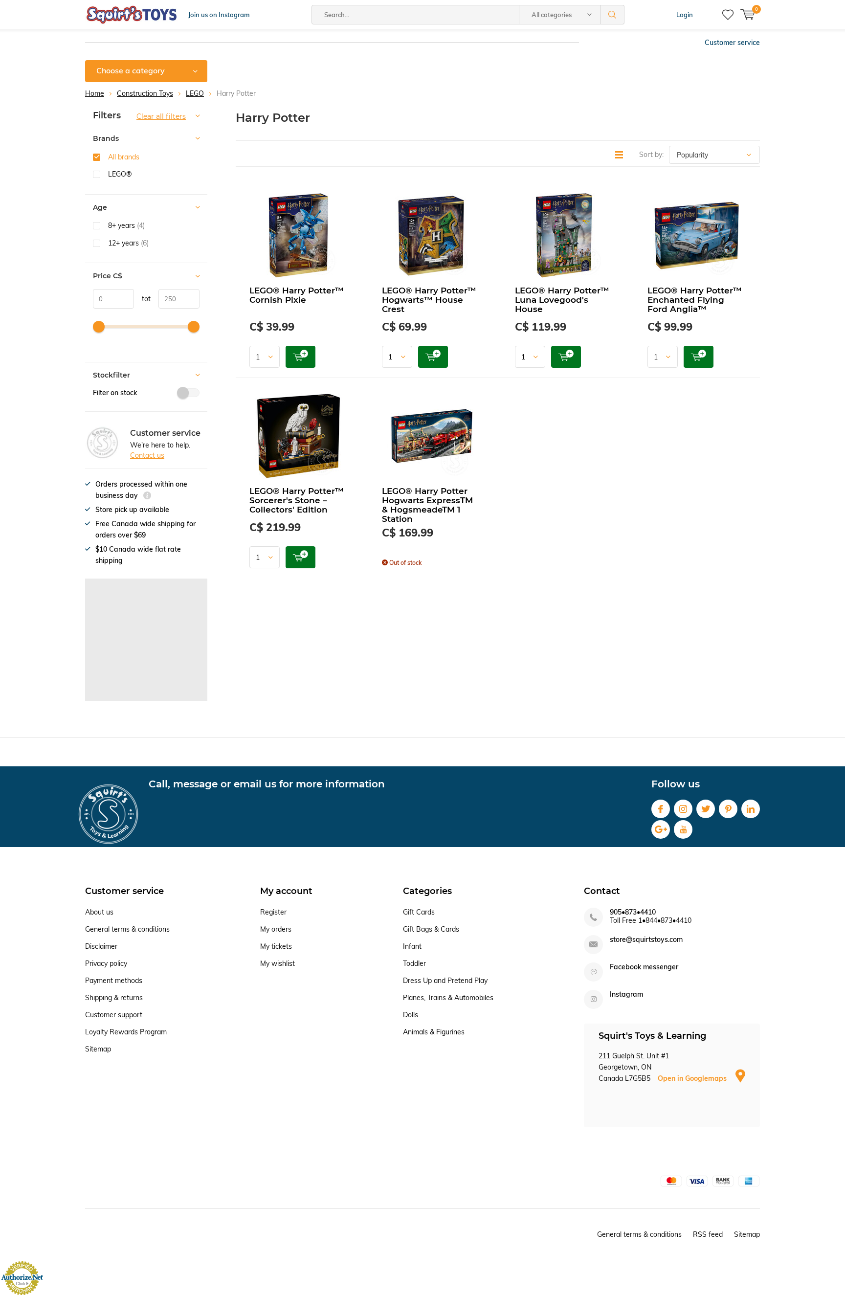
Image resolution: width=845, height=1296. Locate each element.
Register (273, 912)
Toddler (414, 963)
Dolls (410, 1014)
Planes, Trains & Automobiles (448, 997)
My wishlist (277, 963)
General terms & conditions (127, 929)
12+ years (128, 243)
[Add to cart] (300, 357)
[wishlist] (728, 14)
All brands (123, 157)
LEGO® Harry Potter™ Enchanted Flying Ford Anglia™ (694, 300)
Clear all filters (161, 116)
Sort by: (651, 154)
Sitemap (98, 1049)
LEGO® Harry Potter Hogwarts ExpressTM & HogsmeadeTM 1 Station (427, 505)
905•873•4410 (633, 912)
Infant (412, 946)
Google (660, 829)
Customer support (113, 1014)
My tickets (276, 946)
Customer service (732, 42)
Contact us (147, 455)
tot (142, 298)
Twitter (705, 809)
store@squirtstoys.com (646, 940)
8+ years (126, 225)
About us (99, 912)
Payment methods (113, 980)
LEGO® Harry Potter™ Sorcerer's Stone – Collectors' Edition (296, 500)
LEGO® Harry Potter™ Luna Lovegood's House (562, 300)
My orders (275, 929)
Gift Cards (419, 912)
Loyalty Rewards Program (126, 1032)
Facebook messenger (644, 967)
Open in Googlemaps (693, 1078)
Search (612, 14)
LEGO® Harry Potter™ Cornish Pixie (296, 295)
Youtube (683, 829)
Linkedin (750, 809)
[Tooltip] (147, 496)
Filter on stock (115, 392)
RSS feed (708, 1234)
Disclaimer (101, 946)
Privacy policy (106, 963)
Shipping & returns (114, 997)
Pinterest (728, 809)
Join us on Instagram (219, 15)
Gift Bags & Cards (431, 929)
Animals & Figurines (434, 1032)
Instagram (683, 809)
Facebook (660, 809)
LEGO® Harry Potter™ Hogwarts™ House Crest (429, 300)
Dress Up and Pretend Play (445, 980)
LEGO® (120, 174)
